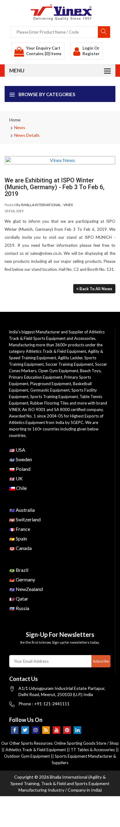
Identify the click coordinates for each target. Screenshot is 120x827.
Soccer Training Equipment (69, 364)
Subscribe (101, 661)
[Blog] (46, 730)
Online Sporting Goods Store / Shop (86, 743)
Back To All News (95, 288)
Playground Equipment (50, 383)
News (19, 127)
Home (15, 119)
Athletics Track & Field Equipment (56, 351)
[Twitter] (25, 730)
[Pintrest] (67, 730)
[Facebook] (14, 730)
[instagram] (35, 730)
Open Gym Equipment (58, 370)
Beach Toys (90, 370)
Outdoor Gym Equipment (27, 756)
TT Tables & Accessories (93, 749)
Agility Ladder (70, 357)
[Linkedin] (77, 730)
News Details (27, 135)
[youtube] (56, 730)
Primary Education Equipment (35, 377)
